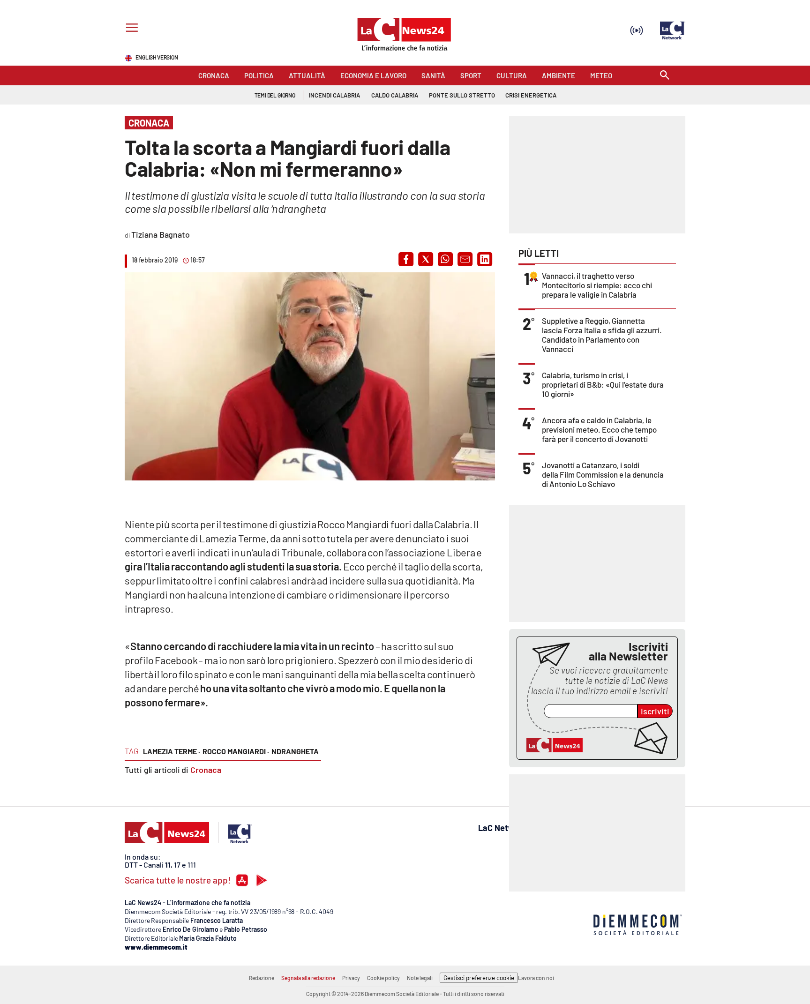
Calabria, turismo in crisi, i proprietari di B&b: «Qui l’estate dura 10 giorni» (603, 384)
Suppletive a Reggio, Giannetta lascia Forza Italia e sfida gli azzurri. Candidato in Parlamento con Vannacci (602, 334)
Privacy (351, 977)
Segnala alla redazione (308, 977)
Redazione (261, 977)
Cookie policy (383, 977)
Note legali (420, 977)
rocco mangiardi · (235, 751)
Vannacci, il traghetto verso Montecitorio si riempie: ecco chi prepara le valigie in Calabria (597, 285)
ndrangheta (295, 751)
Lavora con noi (536, 977)
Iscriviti (655, 711)
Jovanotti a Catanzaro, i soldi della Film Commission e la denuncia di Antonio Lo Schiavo (603, 474)
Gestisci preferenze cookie (478, 978)
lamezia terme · (171, 751)
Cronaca (205, 769)
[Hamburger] (130, 28)
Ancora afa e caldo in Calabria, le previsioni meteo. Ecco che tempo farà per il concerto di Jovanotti (599, 429)
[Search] (664, 75)
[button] (405, 259)
